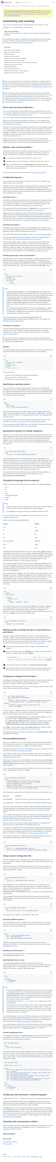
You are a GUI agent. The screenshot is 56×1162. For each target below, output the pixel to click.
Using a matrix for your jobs (29, 560)
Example (6, 347)
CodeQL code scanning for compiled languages (29, 1021)
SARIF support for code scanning (31, 729)
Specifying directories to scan (13, 960)
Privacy (19, 1156)
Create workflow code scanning (27, 6)
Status (24, 1156)
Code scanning (15, 6)
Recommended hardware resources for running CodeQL (21, 426)
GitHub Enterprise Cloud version (27, 98)
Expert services (35, 1156)
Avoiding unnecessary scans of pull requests (19, 255)
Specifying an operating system (16, 384)
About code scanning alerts (37, 643)
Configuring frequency (12, 177)
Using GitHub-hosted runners (31, 469)
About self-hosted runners (20, 421)
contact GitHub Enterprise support (12, 15)
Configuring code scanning (13, 124)
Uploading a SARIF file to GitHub (12, 1129)
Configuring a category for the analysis (19, 676)
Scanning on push (9, 197)
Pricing (28, 1156)
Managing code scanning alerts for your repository (30, 210)
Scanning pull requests (11, 225)
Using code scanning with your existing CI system (18, 114)
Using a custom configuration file (38, 833)
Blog (41, 1156)
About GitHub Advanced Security (23, 42)
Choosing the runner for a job (30, 415)
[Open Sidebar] (2, 6)
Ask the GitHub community (10, 1141)
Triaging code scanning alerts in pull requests (35, 220)
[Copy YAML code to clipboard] (50, 270)
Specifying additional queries (13, 919)
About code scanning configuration (18, 107)
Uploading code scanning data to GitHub (20, 1121)
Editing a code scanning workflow (17, 147)
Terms (15, 1156)
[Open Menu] (53, 2)
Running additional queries (14, 738)
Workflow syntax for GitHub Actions (32, 205)
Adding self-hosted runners (38, 421)
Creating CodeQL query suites (11, 757)
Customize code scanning (43, 6)
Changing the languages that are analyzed (21, 480)
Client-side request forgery (25, 820)
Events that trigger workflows (43, 234)
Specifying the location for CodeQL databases (22, 431)
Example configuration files (12, 1032)
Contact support (8, 1143)
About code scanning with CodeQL (22, 750)
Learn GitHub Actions (46, 113)
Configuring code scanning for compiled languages (24, 1095)
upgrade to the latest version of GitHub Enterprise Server (22, 14)
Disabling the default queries (13, 950)
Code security (7, 6)
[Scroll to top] (52, 1158)
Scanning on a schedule (11, 325)
